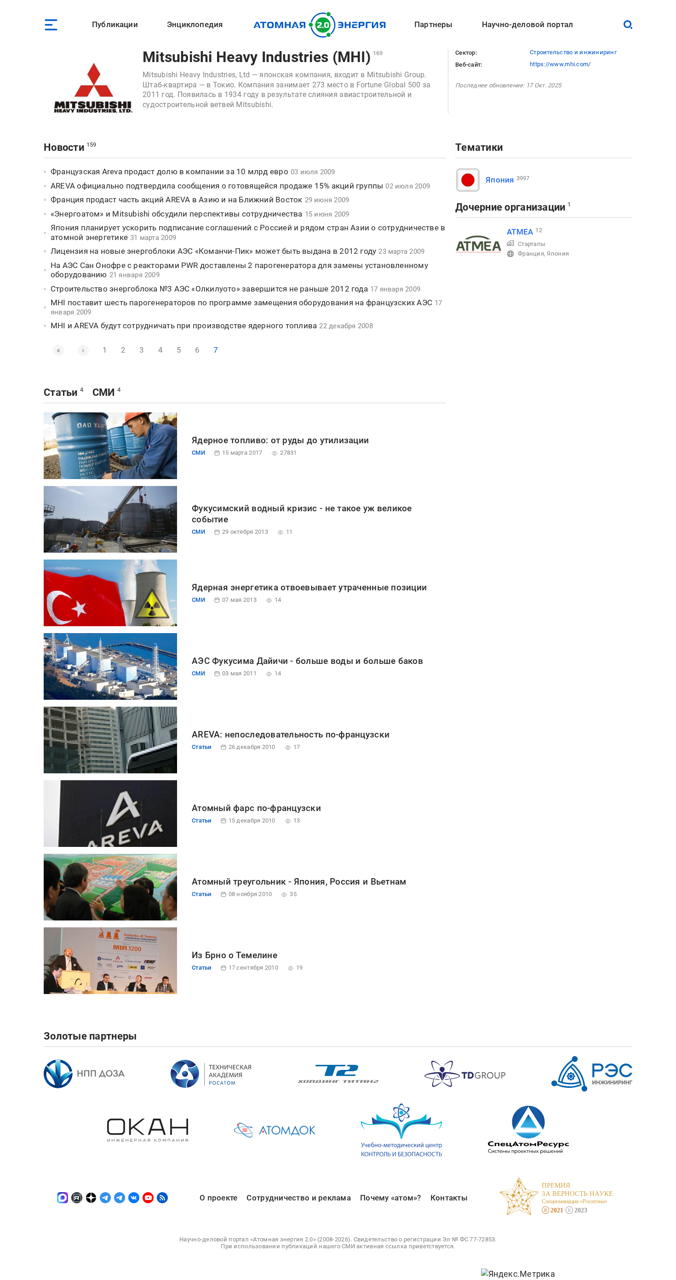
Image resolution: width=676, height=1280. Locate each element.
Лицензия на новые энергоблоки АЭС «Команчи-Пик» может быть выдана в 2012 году (213, 251)
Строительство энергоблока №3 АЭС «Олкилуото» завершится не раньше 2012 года (209, 288)
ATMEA (520, 231)
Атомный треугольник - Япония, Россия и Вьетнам (299, 881)
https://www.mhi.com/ (560, 64)
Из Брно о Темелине (234, 955)
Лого (322, 24)
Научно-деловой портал (527, 24)
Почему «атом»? (390, 1197)
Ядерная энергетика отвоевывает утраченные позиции (309, 587)
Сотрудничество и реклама (298, 1197)
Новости (64, 147)
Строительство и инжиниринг (573, 52)
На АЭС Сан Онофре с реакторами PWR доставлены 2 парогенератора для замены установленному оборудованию (239, 270)
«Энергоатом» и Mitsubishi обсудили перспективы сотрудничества (177, 213)
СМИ (103, 392)
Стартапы (531, 243)
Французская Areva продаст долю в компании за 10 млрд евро (169, 171)
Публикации (115, 24)
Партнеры (433, 24)
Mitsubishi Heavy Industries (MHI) (257, 57)
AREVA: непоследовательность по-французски (291, 734)
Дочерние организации (510, 207)
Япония (500, 179)
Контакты (449, 1197)
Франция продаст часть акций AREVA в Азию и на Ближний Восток (177, 199)
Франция (531, 253)
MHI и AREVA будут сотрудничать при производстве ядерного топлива (184, 325)
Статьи (61, 392)
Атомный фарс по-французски (256, 808)
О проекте (218, 1197)
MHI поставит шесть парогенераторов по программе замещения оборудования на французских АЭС (241, 302)
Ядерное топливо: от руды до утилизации (280, 440)
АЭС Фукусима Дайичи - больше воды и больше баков (307, 661)
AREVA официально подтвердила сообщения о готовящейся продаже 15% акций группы (217, 185)
